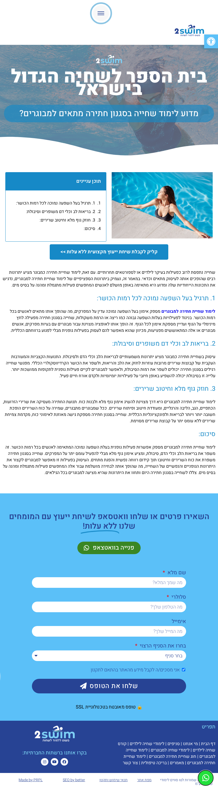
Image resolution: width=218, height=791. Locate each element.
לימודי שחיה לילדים (147, 744)
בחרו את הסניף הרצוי (162, 646)
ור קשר (129, 763)
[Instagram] (44, 762)
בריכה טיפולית (154, 763)
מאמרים (177, 763)
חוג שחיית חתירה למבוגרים (172, 756)
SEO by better (74, 780)
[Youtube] (54, 762)
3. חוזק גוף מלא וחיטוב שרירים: (67, 220)
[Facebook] (64, 762)
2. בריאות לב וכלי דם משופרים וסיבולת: (60, 211)
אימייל (179, 621)
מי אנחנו (190, 744)
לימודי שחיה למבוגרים (170, 750)
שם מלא (176, 572)
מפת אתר (144, 780)
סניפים (173, 744)
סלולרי (178, 597)
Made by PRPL (31, 780)
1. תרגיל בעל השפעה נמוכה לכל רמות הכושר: (55, 203)
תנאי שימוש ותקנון (113, 780)
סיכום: (89, 228)
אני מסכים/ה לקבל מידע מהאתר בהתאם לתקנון (135, 669)
